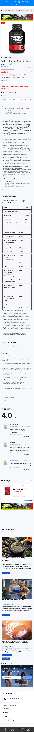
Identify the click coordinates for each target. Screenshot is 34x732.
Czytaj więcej (6, 573)
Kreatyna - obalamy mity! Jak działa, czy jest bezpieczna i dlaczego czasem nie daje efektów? (16, 641)
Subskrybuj (27, 677)
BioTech (12, 69)
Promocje (5, 480)
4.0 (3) (10, 67)
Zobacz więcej (28, 500)
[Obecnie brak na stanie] (7, 490)
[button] (21, 729)
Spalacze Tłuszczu (5, 69)
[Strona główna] (1, 11)
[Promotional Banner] (17, 17)
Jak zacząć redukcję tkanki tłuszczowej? (13, 599)
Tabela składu (12, 99)
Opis (4, 99)
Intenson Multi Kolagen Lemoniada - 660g (20, 488)
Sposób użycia (23, 99)
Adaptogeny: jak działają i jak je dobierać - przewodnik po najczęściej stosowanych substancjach (14, 559)
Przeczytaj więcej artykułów (8, 532)
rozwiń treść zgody (8, 681)
